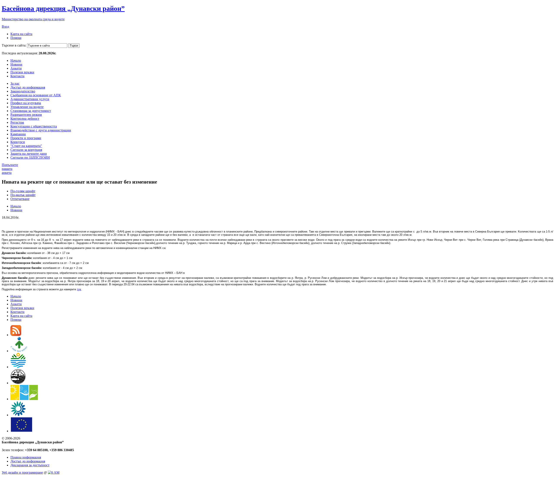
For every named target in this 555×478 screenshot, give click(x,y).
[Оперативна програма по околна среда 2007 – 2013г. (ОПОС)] (24, 399)
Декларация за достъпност (29, 465)
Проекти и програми (25, 138)
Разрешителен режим (26, 114)
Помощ (15, 38)
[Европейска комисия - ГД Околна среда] (21, 431)
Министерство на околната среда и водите (33, 19)
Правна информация (25, 457)
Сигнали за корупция (26, 150)
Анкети (16, 68)
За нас (15, 83)
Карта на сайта (21, 34)
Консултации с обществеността (33, 126)
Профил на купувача (25, 103)
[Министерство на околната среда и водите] (18, 367)
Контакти (17, 76)
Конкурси (17, 142)
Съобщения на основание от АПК (35, 95)
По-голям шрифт (22, 191)
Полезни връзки (22, 72)
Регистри (17, 122)
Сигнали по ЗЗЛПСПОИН (30, 157)
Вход (5, 26)
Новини (16, 64)
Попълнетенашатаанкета (10, 168)
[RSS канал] (15, 335)
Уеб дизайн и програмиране (22, 472)
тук (79, 289)
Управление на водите (27, 107)
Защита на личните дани (28, 153)
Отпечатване (19, 199)
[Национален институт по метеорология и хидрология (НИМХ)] (18, 383)
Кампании (18, 134)
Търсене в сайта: (14, 45)
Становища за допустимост (30, 111)
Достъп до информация (27, 87)
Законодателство (22, 91)
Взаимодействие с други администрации (40, 130)
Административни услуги (29, 99)
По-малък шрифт (23, 195)
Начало (15, 60)
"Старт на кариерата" (26, 146)
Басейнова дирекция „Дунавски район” (63, 8)
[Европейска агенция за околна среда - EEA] (18, 415)
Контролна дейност (24, 118)
